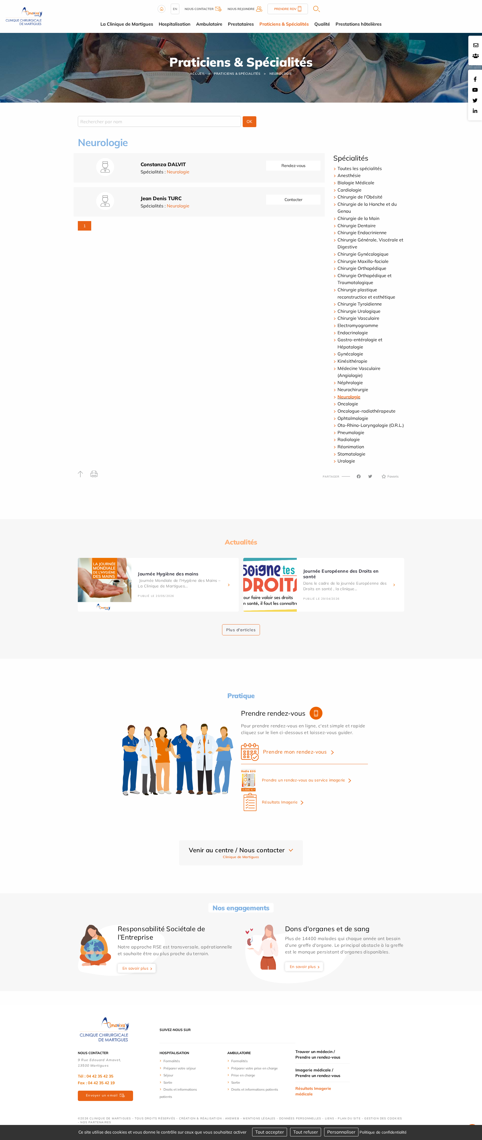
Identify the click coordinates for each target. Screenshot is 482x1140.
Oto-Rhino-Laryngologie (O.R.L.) (371, 425)
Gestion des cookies (383, 1118)
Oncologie (348, 403)
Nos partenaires (95, 1122)
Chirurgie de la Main (358, 218)
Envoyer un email (102, 1095)
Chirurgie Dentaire (357, 225)
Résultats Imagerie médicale (313, 1091)
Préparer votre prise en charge (254, 1068)
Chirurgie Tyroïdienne (360, 304)
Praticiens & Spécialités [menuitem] (284, 24)
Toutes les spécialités (360, 168)
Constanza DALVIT (163, 164)
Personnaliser (341, 1132)
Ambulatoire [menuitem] (209, 24)
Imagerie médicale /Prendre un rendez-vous (317, 1073)
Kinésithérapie (352, 361)
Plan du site (349, 1118)
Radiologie (349, 439)
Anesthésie (349, 175)
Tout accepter (269, 1132)
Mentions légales (259, 1118)
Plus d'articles (241, 629)
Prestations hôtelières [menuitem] (359, 24)
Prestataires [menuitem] (241, 24)
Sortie (167, 1082)
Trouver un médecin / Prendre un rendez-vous (317, 1054)
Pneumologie (351, 432)
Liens (329, 1118)
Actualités (241, 542)
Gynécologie (350, 354)
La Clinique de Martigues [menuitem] (126, 24)
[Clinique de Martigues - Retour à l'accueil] (104, 1029)
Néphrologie (350, 382)
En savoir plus (135, 968)
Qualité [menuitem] (322, 24)
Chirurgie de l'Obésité (360, 197)
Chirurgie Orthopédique (362, 268)
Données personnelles (300, 1118)
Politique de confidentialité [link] (383, 1132)
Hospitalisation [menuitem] (175, 24)
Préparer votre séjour (179, 1068)
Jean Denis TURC (161, 198)
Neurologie (280, 74)
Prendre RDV (285, 9)
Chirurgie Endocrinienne (362, 232)
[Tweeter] (370, 476)
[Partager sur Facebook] (359, 476)
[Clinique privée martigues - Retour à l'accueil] (24, 16)
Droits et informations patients (254, 1089)
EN (175, 9)
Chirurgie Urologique (359, 311)
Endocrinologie (353, 332)
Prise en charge (243, 1075)
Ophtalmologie (353, 418)
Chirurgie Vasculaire (358, 318)
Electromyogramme (358, 325)
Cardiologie (350, 190)
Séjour (168, 1075)
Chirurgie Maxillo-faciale (363, 261)
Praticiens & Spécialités (237, 74)
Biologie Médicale (356, 182)
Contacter (293, 199)
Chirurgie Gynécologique (363, 254)
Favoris (393, 476)
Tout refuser (305, 1132)
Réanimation (351, 446)
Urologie (346, 461)
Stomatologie (351, 454)
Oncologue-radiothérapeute (367, 411)
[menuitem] (180, 1060)
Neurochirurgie (353, 389)
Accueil (197, 74)
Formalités (171, 1061)
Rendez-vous (293, 165)
